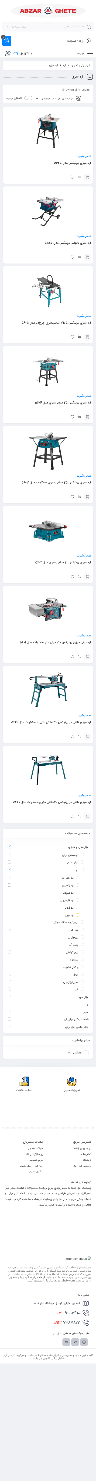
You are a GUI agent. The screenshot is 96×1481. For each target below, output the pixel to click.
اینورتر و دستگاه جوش (66, 922)
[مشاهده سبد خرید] (7, 41)
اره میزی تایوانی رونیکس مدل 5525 (68, 243)
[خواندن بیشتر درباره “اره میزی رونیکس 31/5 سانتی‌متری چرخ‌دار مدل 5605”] (87, 337)
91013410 (68, 1313)
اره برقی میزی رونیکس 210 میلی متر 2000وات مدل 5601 (55, 642)
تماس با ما (85, 1154)
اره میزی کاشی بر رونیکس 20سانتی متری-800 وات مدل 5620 (52, 802)
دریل (75, 974)
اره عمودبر (68, 893)
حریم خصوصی (36, 1160)
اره (64, 65)
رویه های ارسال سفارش (31, 1166)
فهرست (80, 53)
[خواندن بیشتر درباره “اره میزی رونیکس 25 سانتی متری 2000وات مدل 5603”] (87, 496)
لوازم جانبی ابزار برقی (77, 1027)
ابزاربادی (84, 997)
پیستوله (73, 959)
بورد (86, 1004)
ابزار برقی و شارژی (81, 65)
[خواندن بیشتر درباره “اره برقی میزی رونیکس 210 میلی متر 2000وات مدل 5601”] (87, 656)
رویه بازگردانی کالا (34, 1154)
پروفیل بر (73, 937)
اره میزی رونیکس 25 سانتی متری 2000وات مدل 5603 (56, 482)
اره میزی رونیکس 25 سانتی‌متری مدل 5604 (63, 402)
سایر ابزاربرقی (70, 982)
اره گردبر (69, 908)
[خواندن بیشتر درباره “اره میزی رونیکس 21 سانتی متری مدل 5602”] (87, 576)
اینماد (42, 1277)
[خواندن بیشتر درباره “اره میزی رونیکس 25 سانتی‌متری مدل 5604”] (87, 417)
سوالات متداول (35, 1148)
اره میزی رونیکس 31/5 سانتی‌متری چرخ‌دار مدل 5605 (56, 322)
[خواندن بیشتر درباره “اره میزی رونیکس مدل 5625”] (87, 177)
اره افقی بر (68, 878)
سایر (86, 1012)
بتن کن (74, 930)
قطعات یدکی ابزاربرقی (76, 1019)
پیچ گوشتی (71, 952)
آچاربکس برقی (70, 855)
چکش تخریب (70, 967)
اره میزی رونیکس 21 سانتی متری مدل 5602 (63, 562)
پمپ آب (73, 944)
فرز (76, 989)
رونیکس (77, 1052)
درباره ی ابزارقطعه (82, 1148)
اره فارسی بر (67, 900)
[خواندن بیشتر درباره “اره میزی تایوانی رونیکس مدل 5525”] (87, 257)
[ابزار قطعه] (48, 11)
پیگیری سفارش (35, 1172)
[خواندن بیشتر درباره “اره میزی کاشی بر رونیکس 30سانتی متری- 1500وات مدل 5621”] (87, 736)
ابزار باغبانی (71, 862)
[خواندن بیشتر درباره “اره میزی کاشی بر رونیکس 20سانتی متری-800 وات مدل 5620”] (87, 816)
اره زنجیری (68, 885)
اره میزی (69, 915)
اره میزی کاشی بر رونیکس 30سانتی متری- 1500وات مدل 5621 (51, 722)
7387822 (67, 1323)
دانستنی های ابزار (82, 1166)
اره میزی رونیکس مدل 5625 (72, 163)
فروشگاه (87, 1160)
